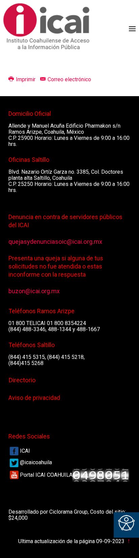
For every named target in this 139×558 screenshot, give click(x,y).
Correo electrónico (68, 79)
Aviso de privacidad (34, 397)
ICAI (25, 451)
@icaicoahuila (36, 462)
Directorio (22, 380)
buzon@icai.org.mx (34, 291)
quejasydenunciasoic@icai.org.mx (55, 241)
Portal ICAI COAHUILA (46, 475)
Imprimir (26, 79)
